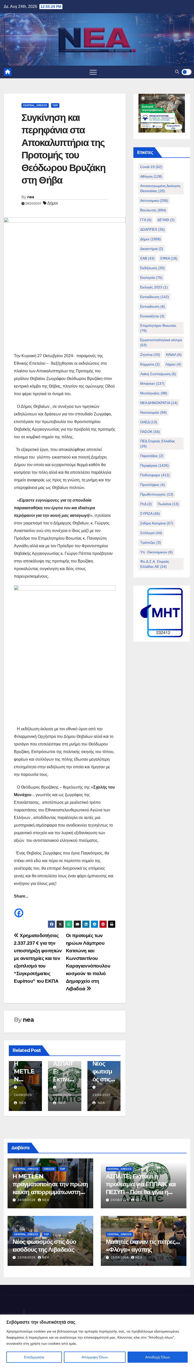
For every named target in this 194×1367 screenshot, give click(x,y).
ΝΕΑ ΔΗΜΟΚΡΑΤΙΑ (159, 403)
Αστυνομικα (154, 200)
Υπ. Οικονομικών (156, 552)
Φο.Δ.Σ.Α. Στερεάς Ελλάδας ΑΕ (154, 564)
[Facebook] (18, 909)
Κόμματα (150, 364)
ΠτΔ (146, 504)
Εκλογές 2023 (154, 287)
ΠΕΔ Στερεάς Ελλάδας (157, 443)
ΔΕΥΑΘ (166, 220)
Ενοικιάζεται (152, 316)
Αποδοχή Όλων (157, 1357)
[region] (97, 1341)
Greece (49, 1169)
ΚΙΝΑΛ (174, 355)
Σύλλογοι (151, 533)
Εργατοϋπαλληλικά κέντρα (161, 342)
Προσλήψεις (152, 485)
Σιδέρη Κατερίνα (156, 523)
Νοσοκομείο (153, 412)
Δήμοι (52, 203)
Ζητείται (150, 355)
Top (55, 105)
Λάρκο (173, 364)
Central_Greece (35, 105)
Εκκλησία (151, 278)
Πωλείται (168, 504)
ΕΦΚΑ (168, 258)
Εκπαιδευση (152, 306)
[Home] (7, 72)
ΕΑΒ (147, 258)
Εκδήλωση (152, 268)
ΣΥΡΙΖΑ (150, 514)
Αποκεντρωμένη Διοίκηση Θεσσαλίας (160, 188)
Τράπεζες (150, 542)
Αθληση (151, 176)
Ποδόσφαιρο (155, 475)
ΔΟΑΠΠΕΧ (152, 229)
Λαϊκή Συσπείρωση (158, 374)
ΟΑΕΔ (148, 422)
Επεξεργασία (34, 1357)
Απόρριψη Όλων (95, 1357)
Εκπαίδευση (154, 297)
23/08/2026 (101, 1095)
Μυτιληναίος (153, 393)
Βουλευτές (153, 210)
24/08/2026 (23, 1095)
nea (30, 197)
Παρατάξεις (151, 456)
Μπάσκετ (152, 383)
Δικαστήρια (151, 249)
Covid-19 (151, 167)
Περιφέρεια (154, 465)
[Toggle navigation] (93, 72)
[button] (177, 72)
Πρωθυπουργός (156, 494)
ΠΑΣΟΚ (150, 432)
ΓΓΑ (146, 220)
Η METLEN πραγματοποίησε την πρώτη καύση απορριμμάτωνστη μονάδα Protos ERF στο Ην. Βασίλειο (50, 1192)
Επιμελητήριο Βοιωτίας (158, 328)
